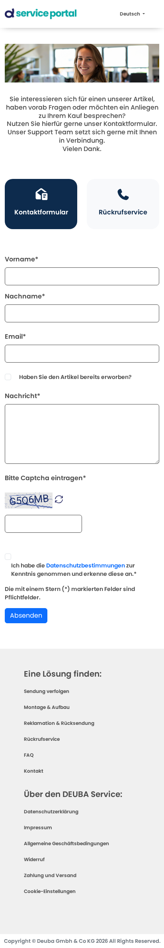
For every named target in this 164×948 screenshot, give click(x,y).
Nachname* (25, 296)
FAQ (28, 755)
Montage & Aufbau (47, 707)
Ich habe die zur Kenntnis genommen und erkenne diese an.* (74, 569)
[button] (59, 498)
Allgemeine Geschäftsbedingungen (66, 843)
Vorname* (21, 259)
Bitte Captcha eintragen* (45, 478)
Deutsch (130, 13)
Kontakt (33, 770)
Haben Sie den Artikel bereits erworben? (75, 377)
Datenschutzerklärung (51, 811)
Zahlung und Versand (50, 875)
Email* (15, 336)
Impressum (38, 827)
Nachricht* (22, 395)
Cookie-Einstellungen (50, 891)
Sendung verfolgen (46, 691)
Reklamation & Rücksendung (59, 723)
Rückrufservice (42, 739)
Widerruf (34, 859)
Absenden (26, 615)
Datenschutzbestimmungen (85, 565)
